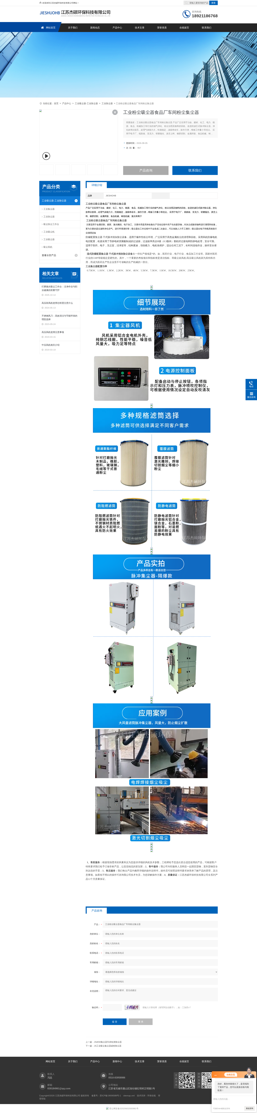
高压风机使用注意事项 (53, 332)
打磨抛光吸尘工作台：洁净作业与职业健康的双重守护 (59, 288)
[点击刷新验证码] (132, 1007)
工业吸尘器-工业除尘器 (86, 103)
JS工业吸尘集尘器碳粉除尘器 (107, 1046)
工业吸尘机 (49, 231)
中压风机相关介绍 (50, 345)
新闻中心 (117, 1061)
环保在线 (151, 1095)
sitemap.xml (129, 1095)
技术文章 (139, 27)
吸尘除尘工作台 (51, 224)
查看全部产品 (49, 255)
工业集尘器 (49, 209)
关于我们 (72, 27)
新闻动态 (95, 27)
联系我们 (206, 27)
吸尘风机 (47, 247)
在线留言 (184, 27)
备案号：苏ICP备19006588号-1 (106, 1095)
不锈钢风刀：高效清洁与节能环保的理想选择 (59, 317)
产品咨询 (145, 170)
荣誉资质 (162, 27)
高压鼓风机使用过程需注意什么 (57, 303)
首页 (56, 103)
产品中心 (117, 27)
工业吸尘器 (49, 239)
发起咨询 (249, 1108)
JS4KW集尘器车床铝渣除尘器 (108, 1042)
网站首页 (50, 27)
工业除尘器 (107, 103)
